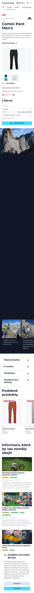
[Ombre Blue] (15, 78)
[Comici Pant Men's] (14, 59)
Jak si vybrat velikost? (25, 112)
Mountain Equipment (8, 18)
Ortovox (4, 426)
